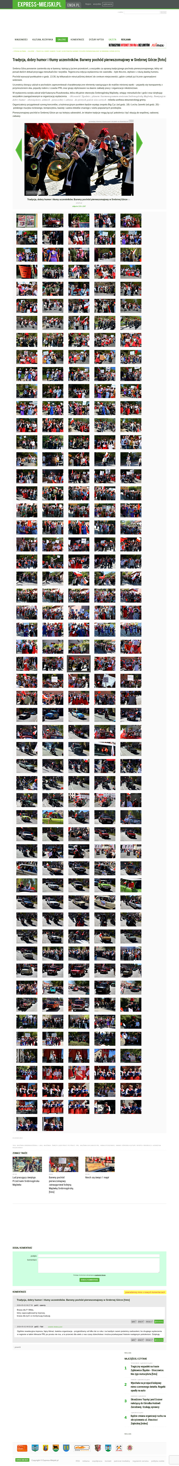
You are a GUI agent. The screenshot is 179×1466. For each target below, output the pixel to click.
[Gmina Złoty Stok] (95, 1451)
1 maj (41, 1145)
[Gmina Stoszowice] (79, 1451)
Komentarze (77, 39)
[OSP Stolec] (117, 1451)
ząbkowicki (107, 4)
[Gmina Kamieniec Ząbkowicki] (64, 1451)
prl (77, 1145)
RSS (78, 1461)
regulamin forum (100, 1275)
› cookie (120, 12)
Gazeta (112, 39)
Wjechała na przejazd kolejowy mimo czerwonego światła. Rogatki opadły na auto (148, 1386)
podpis (34, 1256)
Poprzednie (18, 150)
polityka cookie (157, 1461)
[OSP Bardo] (128, 1450)
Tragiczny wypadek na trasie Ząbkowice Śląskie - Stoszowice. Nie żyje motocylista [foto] (147, 1370)
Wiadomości (21, 39)
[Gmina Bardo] (43, 1451)
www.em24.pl (74, 4)
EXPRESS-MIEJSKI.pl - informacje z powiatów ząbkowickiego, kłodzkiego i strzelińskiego (39, 4)
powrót (18, 1347)
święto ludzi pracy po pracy (63, 1145)
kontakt (108, 1461)
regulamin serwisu (141, 1461)
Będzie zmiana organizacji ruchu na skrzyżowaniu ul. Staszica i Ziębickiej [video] (148, 1419)
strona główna (20, 51)
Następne (139, 143)
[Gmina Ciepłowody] (54, 1451)
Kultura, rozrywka (42, 39)
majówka (47, 1145)
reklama (86, 1461)
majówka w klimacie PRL (89, 1145)
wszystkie (97, 4)
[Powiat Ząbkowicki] (20, 1451)
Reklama (126, 39)
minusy (149, 1321)
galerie (31, 51)
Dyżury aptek (96, 39)
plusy (140, 1321)
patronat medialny (122, 1461)
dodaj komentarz (89, 1280)
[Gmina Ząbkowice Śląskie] (33, 1451)
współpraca (97, 1461)
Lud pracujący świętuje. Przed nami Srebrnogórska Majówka (26, 1181)
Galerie (62, 39)
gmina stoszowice (107, 1145)
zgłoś (133, 1321)
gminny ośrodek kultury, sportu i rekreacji (134, 1145)
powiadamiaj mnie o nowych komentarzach (145, 1292)
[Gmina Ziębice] (106, 1451)
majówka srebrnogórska (27, 1145)
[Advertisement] (89, 1225)
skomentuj (159, 1321)
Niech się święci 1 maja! (97, 1177)
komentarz (32, 1260)
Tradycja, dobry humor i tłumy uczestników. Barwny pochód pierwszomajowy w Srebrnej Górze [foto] (78, 51)
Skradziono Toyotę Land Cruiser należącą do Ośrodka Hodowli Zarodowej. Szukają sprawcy (146, 1403)
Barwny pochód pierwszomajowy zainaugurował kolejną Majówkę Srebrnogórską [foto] (61, 1184)
